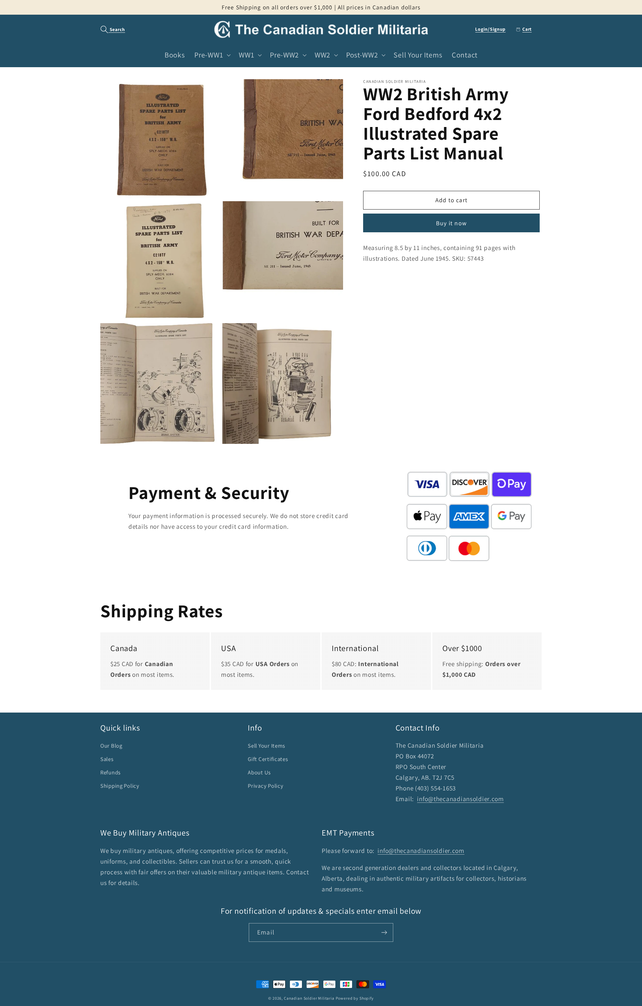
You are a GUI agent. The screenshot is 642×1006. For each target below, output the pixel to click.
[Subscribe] (384, 932)
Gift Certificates (268, 759)
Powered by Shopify (355, 998)
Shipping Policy (119, 785)
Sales (107, 759)
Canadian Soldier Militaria (309, 998)
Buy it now (451, 223)
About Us (259, 772)
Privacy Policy (265, 785)
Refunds (110, 772)
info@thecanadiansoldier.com (460, 798)
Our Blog (111, 745)
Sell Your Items (266, 745)
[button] (109, 29)
